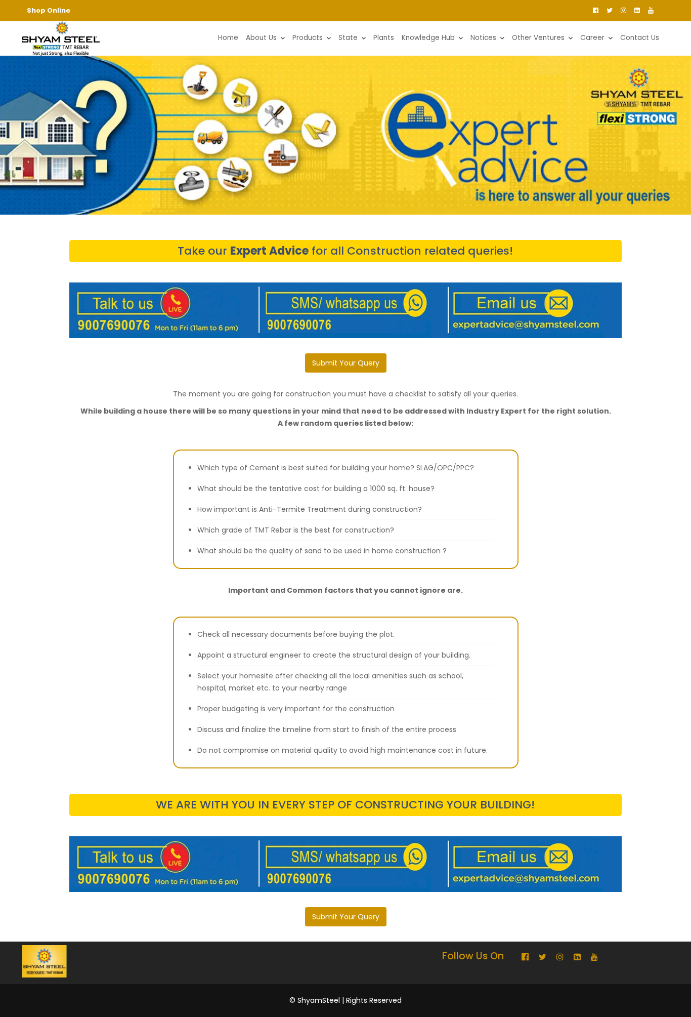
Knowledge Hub (428, 38)
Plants (383, 38)
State (348, 38)
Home (228, 38)
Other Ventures (538, 38)
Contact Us (639, 38)
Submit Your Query (345, 363)
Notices (483, 38)
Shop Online (48, 10)
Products (307, 38)
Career (592, 38)
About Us (261, 38)
